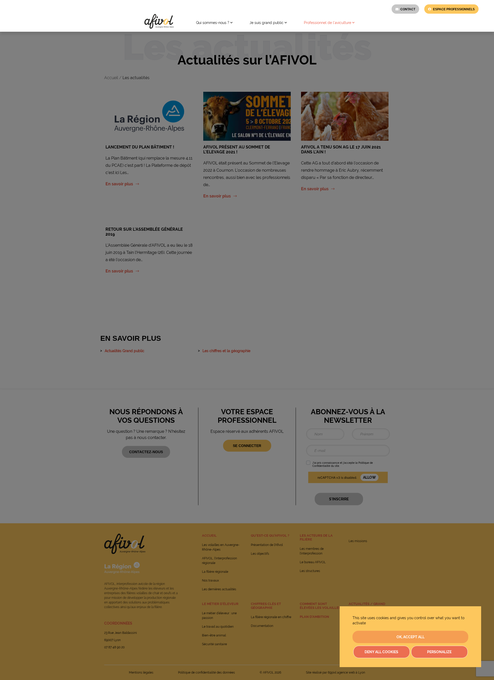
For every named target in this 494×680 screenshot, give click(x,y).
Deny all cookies (381, 652)
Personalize (439, 652)
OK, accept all (410, 637)
